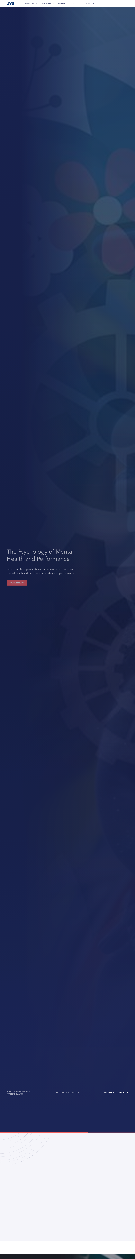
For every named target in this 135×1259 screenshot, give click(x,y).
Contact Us (89, 4)
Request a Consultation (106, 1247)
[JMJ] (10, 3)
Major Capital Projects (116, 1093)
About (74, 4)
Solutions (30, 4)
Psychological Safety (67, 1093)
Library (61, 4)
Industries (46, 4)
